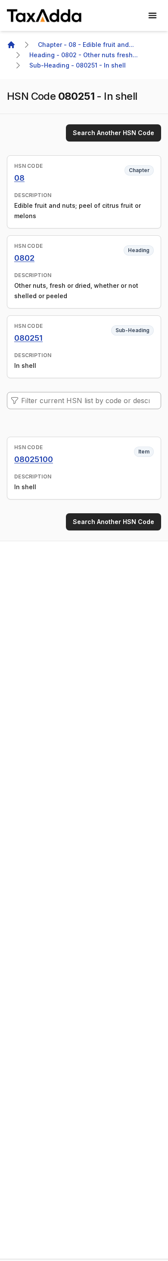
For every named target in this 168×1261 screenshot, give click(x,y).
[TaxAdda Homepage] (45, 15)
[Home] (11, 44)
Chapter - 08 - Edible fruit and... (86, 44)
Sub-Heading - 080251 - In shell (77, 65)
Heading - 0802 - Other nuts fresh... (83, 55)
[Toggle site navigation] (152, 15)
